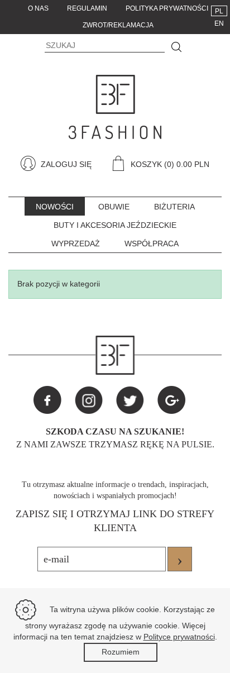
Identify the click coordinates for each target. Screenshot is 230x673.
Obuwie (114, 206)
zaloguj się (65, 164)
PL (219, 11)
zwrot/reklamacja (118, 25)
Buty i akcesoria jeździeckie (115, 225)
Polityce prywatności (179, 636)
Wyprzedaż (75, 243)
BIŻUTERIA (174, 206)
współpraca (151, 243)
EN (219, 23)
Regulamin (87, 8)
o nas (38, 8)
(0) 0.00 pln (186, 164)
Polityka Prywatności (167, 8)
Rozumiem (121, 651)
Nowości (55, 206)
